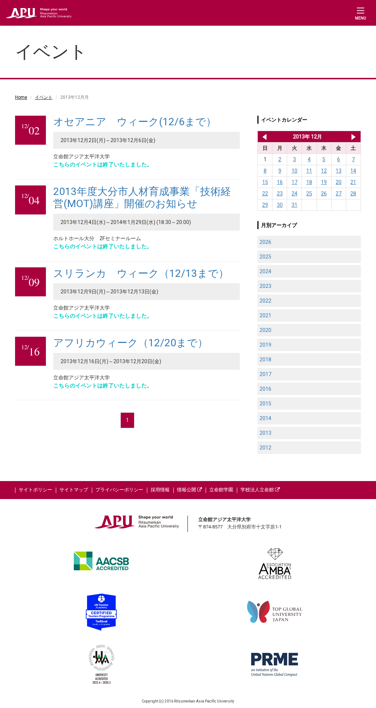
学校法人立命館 (258, 489)
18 (309, 182)
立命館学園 (221, 489)
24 (294, 193)
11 (309, 171)
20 (338, 182)
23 (280, 193)
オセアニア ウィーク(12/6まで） (134, 122)
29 (265, 205)
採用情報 (160, 489)
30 (280, 205)
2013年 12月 (307, 137)
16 (280, 182)
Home (21, 97)
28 (353, 193)
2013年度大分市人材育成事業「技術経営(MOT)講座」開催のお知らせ (142, 197)
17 (294, 182)
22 (265, 193)
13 (338, 171)
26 (324, 193)
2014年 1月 (353, 137)
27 (338, 193)
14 (353, 171)
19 (324, 182)
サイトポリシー (35, 489)
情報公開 (187, 489)
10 (294, 171)
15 (265, 182)
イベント (44, 97)
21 (353, 182)
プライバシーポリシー (119, 489)
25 (309, 193)
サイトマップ (73, 489)
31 (294, 205)
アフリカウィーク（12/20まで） (130, 343)
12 (324, 171)
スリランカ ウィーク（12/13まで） (141, 273)
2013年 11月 (263, 137)
